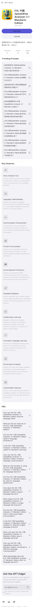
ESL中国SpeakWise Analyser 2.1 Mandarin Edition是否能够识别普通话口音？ (15, 133)
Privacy (19, 606)
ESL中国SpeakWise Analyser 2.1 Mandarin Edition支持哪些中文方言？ (15, 77)
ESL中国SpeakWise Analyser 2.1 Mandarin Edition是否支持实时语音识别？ (15, 123)
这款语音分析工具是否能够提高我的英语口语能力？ (15, 86)
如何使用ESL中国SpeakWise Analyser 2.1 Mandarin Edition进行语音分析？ (14, 68)
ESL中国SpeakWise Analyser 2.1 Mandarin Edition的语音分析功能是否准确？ (15, 143)
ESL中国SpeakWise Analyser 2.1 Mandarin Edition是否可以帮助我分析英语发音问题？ (15, 113)
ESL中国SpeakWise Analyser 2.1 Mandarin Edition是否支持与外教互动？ (15, 152)
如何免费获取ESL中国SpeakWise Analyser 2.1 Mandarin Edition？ (13, 104)
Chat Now (17, 31)
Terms (25, 606)
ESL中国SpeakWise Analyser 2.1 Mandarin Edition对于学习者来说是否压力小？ (15, 94)
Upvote (17, 36)
